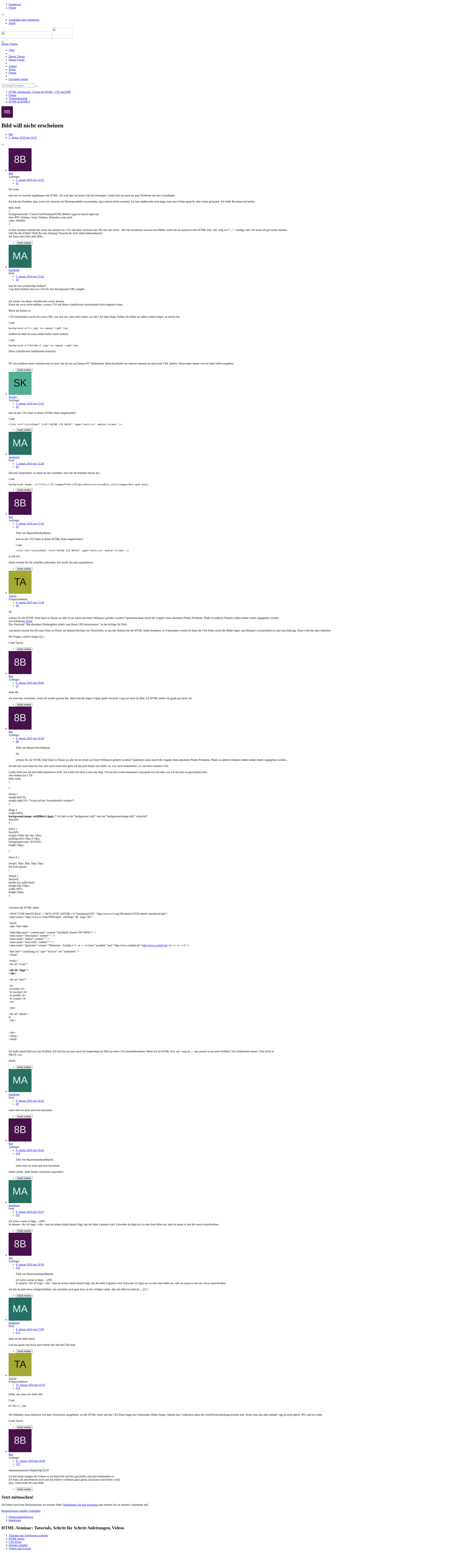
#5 (17, 526)
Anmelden (35, 1510)
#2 (17, 279)
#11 (18, 1215)
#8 (17, 741)
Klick (29, 621)
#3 (17, 406)
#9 (17, 1104)
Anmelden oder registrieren (24, 19)
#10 (18, 1153)
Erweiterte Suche (18, 79)
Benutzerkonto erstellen (14, 1510)
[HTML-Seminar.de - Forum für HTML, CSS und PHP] (36, 37)
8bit (11, 134)
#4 (17, 466)
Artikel (12, 66)
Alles (12, 50)
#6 (17, 605)
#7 (17, 686)
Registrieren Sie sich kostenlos (80, 1504)
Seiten (12, 69)
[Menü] (2, 14)
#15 (18, 1464)
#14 (18, 1388)
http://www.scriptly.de (154, 945)
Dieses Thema (17, 56)
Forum (12, 72)
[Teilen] (2, 144)
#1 (17, 183)
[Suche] (2, 41)
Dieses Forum (16, 59)
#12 (18, 1267)
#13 (18, 1332)
